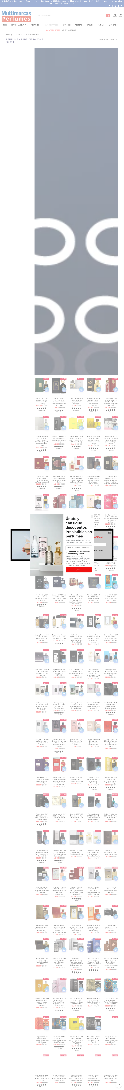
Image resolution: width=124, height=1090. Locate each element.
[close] (109, 533)
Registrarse (97, 550)
